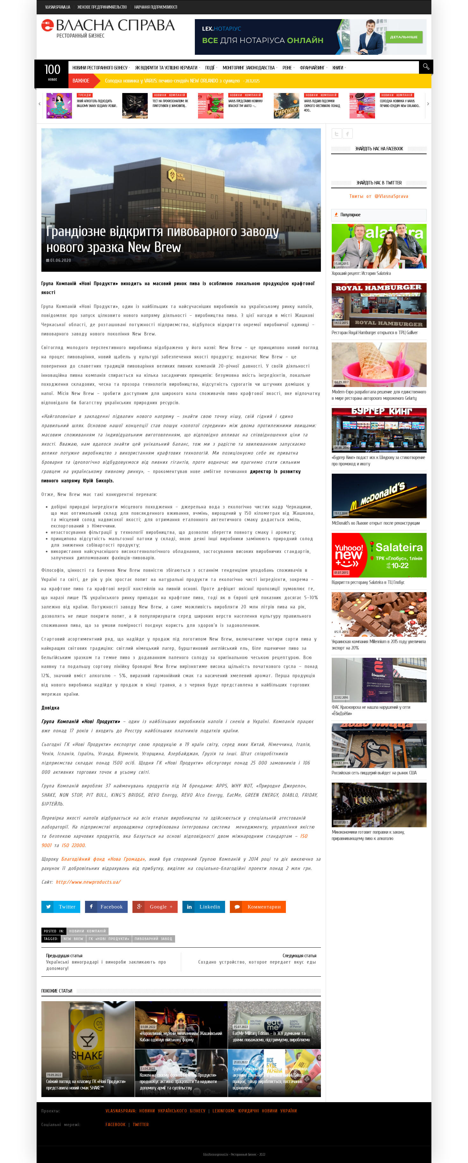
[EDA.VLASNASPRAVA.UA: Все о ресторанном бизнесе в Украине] (108, 28)
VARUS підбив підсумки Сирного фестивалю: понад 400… (322, 105)
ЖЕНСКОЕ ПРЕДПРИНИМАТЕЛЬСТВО (102, 7)
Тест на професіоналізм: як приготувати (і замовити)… (170, 103)
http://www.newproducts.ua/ (88, 882)
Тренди (84, 95)
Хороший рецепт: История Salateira (361, 273)
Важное (81, 80)
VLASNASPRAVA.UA (57, 7)
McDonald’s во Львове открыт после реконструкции (376, 523)
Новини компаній (169, 95)
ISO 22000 (73, 845)
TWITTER (141, 1124)
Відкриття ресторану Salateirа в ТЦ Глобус (368, 582)
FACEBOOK (116, 1124)
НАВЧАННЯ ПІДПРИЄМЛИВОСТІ (155, 7)
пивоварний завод (154, 939)
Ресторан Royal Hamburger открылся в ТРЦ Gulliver (375, 332)
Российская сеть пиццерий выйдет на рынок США (374, 773)
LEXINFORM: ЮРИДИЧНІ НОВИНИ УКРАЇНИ (255, 1111)
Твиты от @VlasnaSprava (378, 196)
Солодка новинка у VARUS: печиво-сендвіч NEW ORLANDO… (400, 103)
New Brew (73, 939)
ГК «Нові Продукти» (109, 939)
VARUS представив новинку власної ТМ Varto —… (245, 103)
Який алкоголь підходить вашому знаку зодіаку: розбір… (97, 103)
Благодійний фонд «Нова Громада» (103, 859)
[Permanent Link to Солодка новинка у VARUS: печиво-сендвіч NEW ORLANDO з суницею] (362, 105)
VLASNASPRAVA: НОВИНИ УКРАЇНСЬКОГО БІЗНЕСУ (156, 1111)
